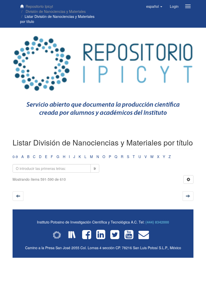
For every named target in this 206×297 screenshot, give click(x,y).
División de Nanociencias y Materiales (56, 11)
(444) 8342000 (157, 222)
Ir (95, 168)
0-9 (15, 156)
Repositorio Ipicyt (39, 6)
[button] (154, 6)
